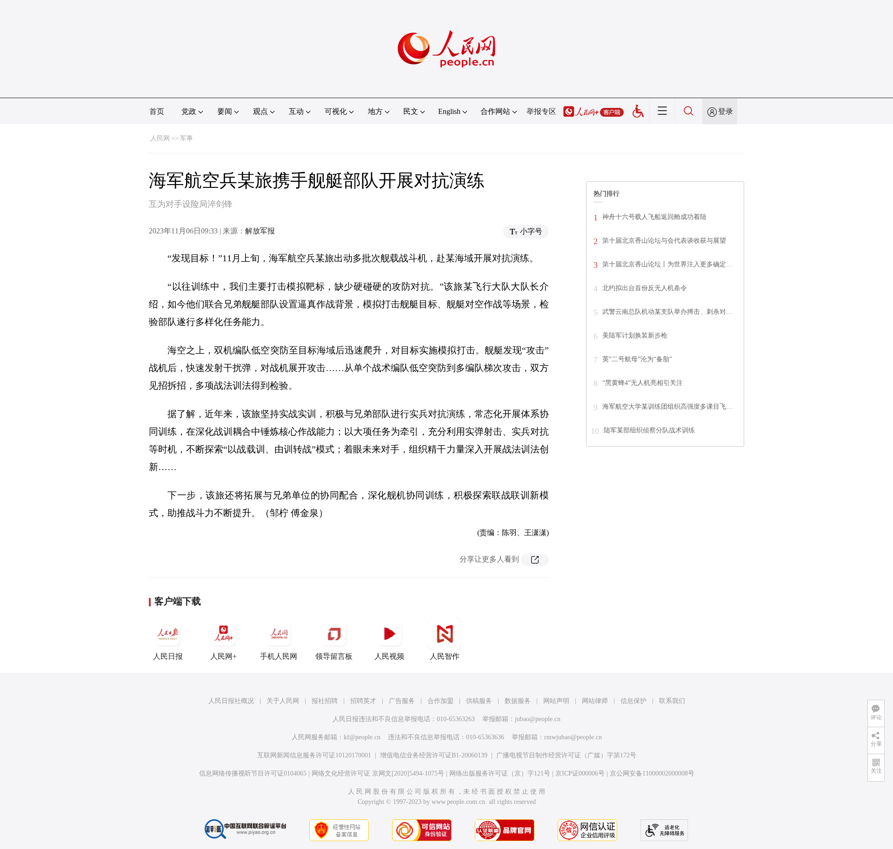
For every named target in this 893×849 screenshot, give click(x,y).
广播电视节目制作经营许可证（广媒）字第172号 (566, 755)
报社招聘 (325, 700)
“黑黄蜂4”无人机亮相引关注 (642, 382)
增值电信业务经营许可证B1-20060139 (433, 755)
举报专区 (541, 111)
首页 (156, 111)
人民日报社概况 (231, 700)
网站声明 (556, 700)
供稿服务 (479, 700)
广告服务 (402, 700)
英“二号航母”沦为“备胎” (637, 359)
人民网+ (223, 656)
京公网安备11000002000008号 (652, 773)
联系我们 (672, 700)
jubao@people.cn (537, 719)
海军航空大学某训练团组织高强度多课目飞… (667, 406)
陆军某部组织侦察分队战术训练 (649, 430)
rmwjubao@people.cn (573, 737)
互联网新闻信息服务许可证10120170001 (314, 755)
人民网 (160, 138)
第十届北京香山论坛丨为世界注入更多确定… (667, 264)
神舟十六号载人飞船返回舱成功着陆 (654, 216)
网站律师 (595, 700)
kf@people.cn (362, 737)
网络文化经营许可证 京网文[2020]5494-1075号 (378, 773)
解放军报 (260, 231)
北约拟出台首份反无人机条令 (644, 288)
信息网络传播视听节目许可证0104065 (253, 773)
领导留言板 (334, 656)
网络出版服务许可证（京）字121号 (499, 773)
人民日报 (168, 656)
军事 (186, 138)
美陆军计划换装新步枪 (634, 335)
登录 (725, 111)
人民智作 (445, 656)
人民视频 (389, 656)
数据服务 (518, 700)
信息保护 (633, 700)
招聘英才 (363, 700)
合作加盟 (440, 700)
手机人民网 (278, 656)
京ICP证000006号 (580, 773)
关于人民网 (283, 700)
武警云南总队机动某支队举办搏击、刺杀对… (667, 311)
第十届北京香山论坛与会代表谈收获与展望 (664, 240)
